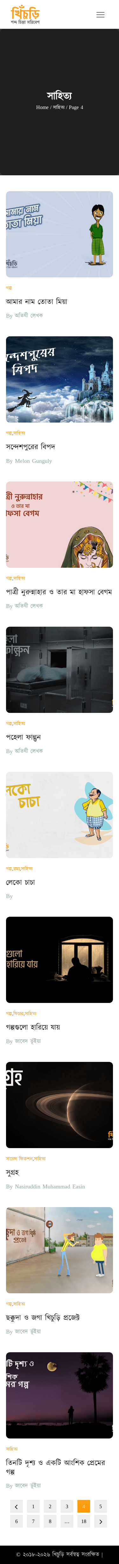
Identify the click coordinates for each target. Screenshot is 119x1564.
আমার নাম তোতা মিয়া (36, 302)
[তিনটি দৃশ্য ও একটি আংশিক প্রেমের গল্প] (59, 1395)
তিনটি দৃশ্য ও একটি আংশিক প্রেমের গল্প (55, 1468)
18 (83, 1521)
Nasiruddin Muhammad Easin (50, 1187)
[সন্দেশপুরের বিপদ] (59, 379)
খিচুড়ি (58, 1555)
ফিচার (18, 1013)
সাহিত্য (19, 433)
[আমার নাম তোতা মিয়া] (59, 234)
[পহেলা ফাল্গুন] (59, 670)
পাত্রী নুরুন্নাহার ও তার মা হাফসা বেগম (59, 592)
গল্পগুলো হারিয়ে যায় (33, 1027)
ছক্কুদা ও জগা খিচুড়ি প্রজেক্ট (43, 1318)
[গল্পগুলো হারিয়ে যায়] (59, 960)
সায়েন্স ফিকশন (19, 1158)
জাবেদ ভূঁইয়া (28, 1041)
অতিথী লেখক (29, 316)
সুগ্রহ (12, 1172)
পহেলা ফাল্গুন (23, 737)
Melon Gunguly (33, 461)
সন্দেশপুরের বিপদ (30, 447)
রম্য (16, 868)
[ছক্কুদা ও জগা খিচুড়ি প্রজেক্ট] (59, 1250)
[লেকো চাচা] (59, 815)
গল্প (9, 288)
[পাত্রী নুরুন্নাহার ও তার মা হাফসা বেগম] (59, 524)
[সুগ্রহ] (59, 1105)
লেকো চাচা (20, 882)
